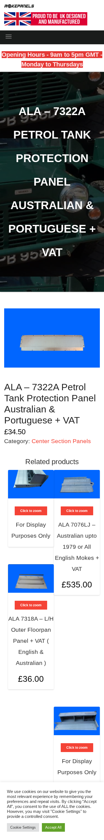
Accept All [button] (53, 827)
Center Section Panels (61, 441)
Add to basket (89, 556)
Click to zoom (77, 511)
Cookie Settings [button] (23, 827)
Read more (43, 526)
